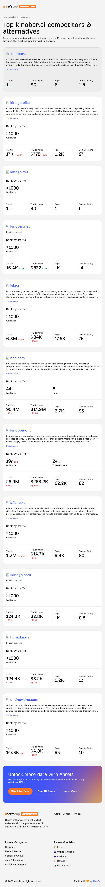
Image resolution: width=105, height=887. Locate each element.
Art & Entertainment (15, 864)
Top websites (9, 17)
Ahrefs (96, 881)
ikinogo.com (20, 575)
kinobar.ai (23, 17)
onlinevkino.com (24, 700)
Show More (12, 69)
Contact (67, 813)
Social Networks (14, 855)
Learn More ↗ (71, 791)
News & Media (13, 851)
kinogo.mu (19, 172)
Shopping (10, 847)
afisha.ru (18, 503)
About (57, 813)
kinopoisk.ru (21, 430)
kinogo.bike (20, 103)
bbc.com (17, 358)
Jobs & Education (14, 860)
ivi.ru (14, 286)
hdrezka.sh (19, 637)
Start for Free (20, 791)
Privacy (77, 813)
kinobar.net (20, 226)
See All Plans (46, 791)
